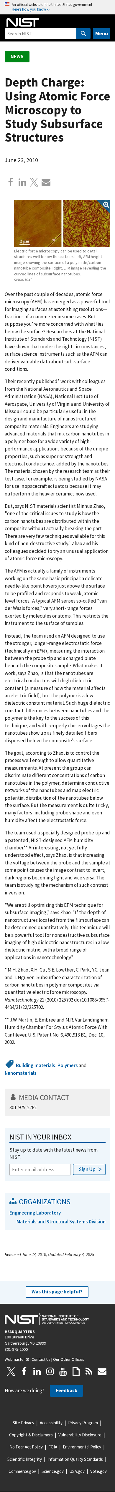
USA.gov (77, 1471)
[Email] (46, 182)
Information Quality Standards (75, 1459)
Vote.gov (98, 1471)
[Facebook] (11, 182)
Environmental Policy (82, 1447)
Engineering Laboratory (35, 1213)
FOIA (52, 1447)
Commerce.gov (22, 1471)
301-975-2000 (16, 1349)
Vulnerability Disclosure (79, 1435)
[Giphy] (76, 1371)
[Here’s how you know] (57, 7)
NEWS (17, 56)
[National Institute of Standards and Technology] (47, 1319)
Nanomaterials (21, 1073)
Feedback (66, 1390)
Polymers (68, 1065)
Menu (101, 33)
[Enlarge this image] (62, 223)
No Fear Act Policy (26, 1447)
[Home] (22, 22)
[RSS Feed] (89, 1371)
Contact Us (41, 1359)
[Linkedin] (22, 182)
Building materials (35, 1065)
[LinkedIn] (37, 1371)
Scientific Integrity (24, 1459)
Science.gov (53, 1471)
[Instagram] (50, 1371)
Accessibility (51, 1423)
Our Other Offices (68, 1359)
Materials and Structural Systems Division (61, 1221)
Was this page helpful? (57, 1291)
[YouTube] (63, 1371)
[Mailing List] (102, 1371)
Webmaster (15, 1359)
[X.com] (34, 182)
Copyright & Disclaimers (31, 1435)
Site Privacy (23, 1423)
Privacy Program (83, 1423)
